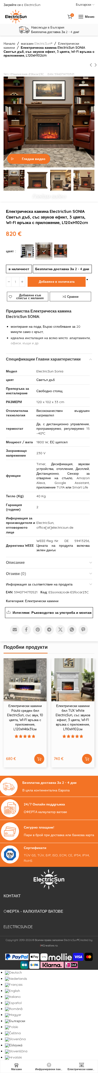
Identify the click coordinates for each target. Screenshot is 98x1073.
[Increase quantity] (22, 282)
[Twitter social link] (60, 629)
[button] (49, 195)
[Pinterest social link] (37, 629)
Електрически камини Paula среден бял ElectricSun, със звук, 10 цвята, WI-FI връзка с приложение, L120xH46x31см (25, 717)
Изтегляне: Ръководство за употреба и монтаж (52, 612)
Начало (9, 43)
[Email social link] (15, 629)
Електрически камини (42, 601)
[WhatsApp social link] (72, 629)
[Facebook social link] (26, 629)
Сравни (72, 296)
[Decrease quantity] (9, 282)
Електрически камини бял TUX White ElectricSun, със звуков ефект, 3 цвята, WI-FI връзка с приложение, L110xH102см (73, 717)
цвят (10, 251)
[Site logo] (16, 17)
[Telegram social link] (49, 629)
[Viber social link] (83, 629)
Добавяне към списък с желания (30, 296)
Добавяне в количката (57, 281)
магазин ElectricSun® (36, 43)
